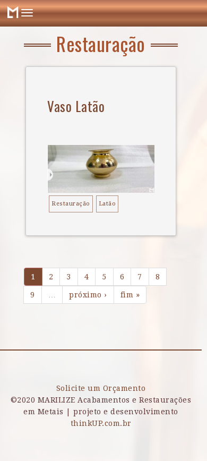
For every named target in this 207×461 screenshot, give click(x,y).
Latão (107, 203)
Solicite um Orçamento (101, 388)
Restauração (70, 203)
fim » (130, 295)
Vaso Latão (76, 106)
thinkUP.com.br (101, 423)
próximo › (88, 295)
